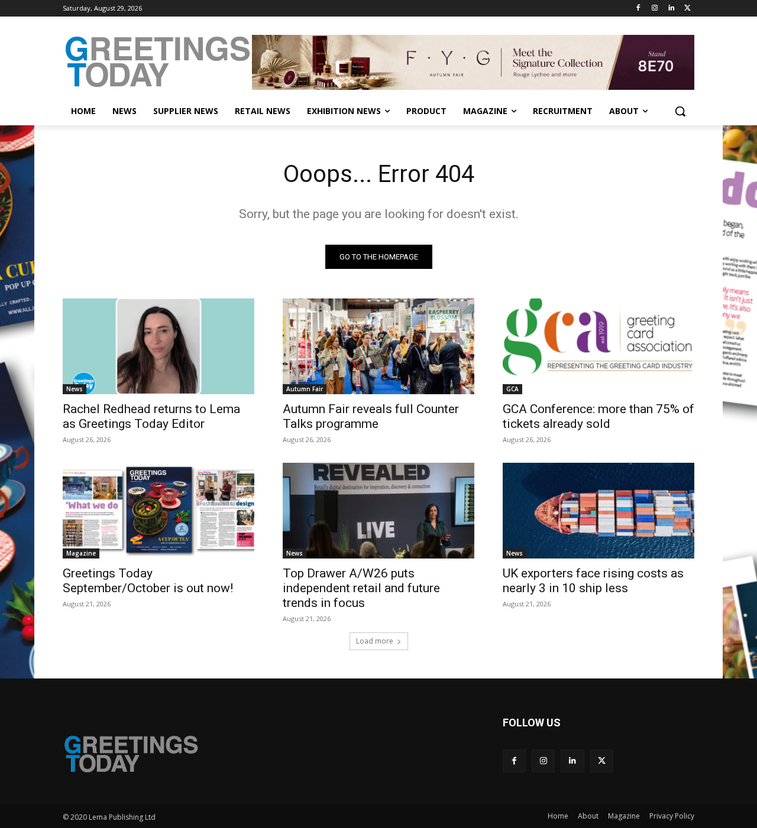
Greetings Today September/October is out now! (148, 580)
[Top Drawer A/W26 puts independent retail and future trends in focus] (378, 511)
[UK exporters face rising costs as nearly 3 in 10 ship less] (598, 511)
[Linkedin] (671, 8)
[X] (687, 8)
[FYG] (473, 62)
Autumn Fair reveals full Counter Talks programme (371, 416)
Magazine (81, 553)
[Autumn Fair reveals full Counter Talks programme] (378, 346)
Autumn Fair (304, 389)
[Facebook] (638, 8)
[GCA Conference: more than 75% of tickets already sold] (598, 346)
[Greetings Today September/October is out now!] (158, 511)
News (74, 389)
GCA (512, 389)
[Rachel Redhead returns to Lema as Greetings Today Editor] (158, 346)
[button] (680, 111)
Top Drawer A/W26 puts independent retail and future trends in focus (361, 588)
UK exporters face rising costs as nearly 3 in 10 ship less (593, 580)
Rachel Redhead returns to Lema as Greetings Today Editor (151, 416)
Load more (374, 641)
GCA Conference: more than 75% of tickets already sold (598, 416)
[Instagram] (655, 8)
